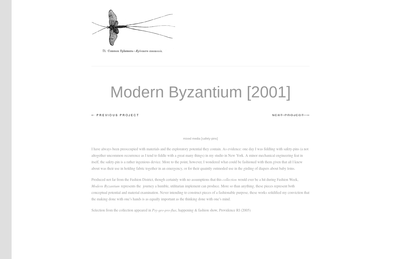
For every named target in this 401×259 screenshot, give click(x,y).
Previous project (115, 115)
